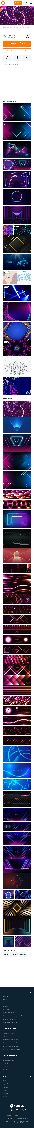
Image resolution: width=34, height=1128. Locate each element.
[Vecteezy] (3, 3)
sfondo (14, 1021)
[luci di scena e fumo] (16, 328)
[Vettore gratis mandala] (16, 402)
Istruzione (6, 1076)
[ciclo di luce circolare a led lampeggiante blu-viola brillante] (11, 251)
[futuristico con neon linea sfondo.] (16, 574)
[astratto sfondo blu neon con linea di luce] (16, 790)
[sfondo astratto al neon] (16, 130)
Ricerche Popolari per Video (11, 1118)
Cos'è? (18, 64)
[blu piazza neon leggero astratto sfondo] (16, 820)
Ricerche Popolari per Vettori (11, 1112)
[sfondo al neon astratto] (16, 111)
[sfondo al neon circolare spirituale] (16, 422)
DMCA (5, 1105)
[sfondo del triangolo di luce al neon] (11, 175)
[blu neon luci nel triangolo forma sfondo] (16, 461)
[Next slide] (27, 1021)
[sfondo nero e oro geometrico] (16, 266)
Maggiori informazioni (10, 68)
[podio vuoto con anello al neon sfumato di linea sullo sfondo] (16, 207)
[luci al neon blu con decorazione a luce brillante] (7, 862)
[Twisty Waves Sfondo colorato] (8, 240)
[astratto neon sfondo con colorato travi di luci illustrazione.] (16, 980)
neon (6, 1021)
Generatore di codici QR (10, 1091)
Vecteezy (5, 1066)
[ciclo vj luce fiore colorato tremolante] (16, 384)
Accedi (25, 3)
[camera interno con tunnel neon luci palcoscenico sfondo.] (16, 591)
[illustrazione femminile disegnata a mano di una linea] (10, 299)
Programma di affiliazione (11, 1108)
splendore (23, 1021)
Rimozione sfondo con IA (10, 1088)
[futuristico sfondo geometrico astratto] (16, 366)
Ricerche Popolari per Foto (11, 1115)
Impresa (5, 1073)
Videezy (5, 1069)
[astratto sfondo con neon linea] (16, 444)
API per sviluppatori (9, 1079)
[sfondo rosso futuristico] (16, 926)
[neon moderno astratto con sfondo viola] (8, 163)
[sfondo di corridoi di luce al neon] (16, 190)
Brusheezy (6, 1063)
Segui (27, 37)
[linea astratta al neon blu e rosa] (16, 149)
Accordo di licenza (8, 1102)
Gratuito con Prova (17, 44)
